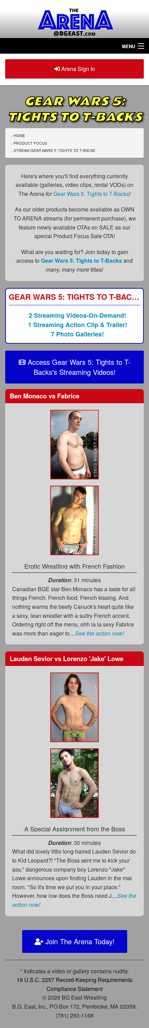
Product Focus (30, 143)
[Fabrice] (74, 520)
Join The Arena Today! (79, 941)
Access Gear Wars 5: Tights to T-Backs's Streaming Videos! (78, 367)
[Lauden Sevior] (74, 706)
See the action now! (99, 633)
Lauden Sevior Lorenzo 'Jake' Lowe (66, 658)
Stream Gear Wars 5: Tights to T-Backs (54, 150)
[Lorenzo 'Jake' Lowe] (74, 782)
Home (19, 135)
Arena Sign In (77, 69)
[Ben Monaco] (74, 444)
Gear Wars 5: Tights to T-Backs (91, 194)
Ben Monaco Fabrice (44, 395)
